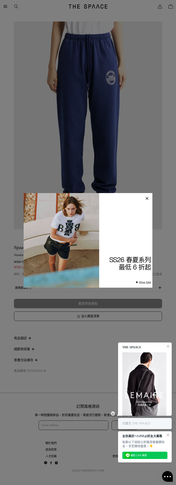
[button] (147, 198)
